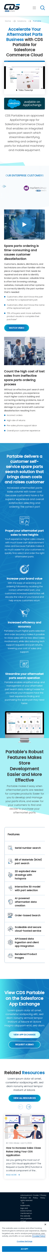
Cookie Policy (36, 1196)
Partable (37, 21)
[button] (28, 1106)
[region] (24, 1237)
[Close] (45, 1224)
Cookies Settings (24, 1241)
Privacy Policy (43, 1196)
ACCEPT (24, 1249)
